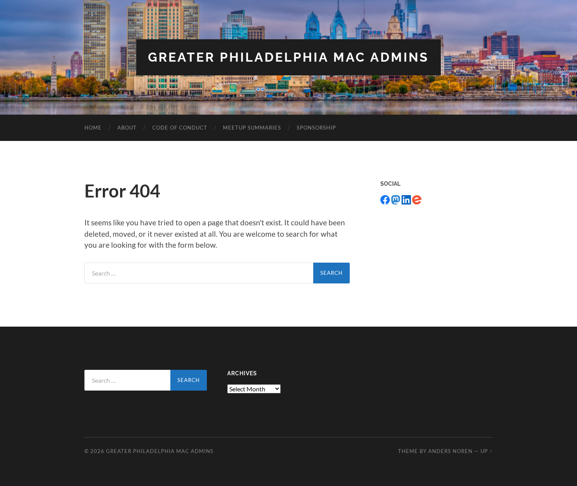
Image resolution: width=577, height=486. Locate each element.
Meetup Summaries (252, 127)
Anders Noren (450, 451)
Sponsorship (316, 127)
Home (93, 127)
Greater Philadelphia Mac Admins (288, 57)
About (127, 127)
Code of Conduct (179, 127)
